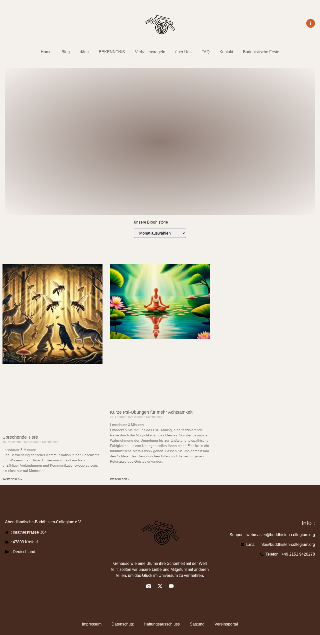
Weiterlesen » (12, 479)
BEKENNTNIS (112, 52)
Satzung (197, 624)
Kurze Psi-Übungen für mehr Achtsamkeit (151, 412)
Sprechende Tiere (20, 437)
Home (46, 52)
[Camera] (148, 586)
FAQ (206, 52)
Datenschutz (123, 624)
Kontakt (226, 52)
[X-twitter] (160, 586)
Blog (66, 52)
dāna (84, 52)
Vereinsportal (226, 624)
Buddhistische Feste (261, 52)
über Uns (183, 52)
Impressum (92, 624)
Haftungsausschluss (162, 624)
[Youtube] (171, 586)
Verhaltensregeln (150, 52)
